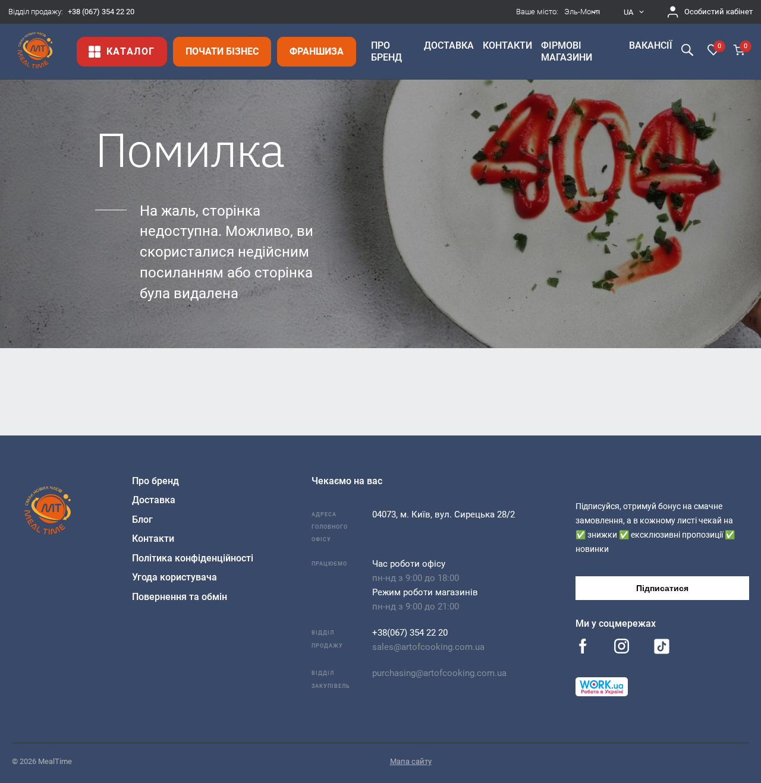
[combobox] (582, 12)
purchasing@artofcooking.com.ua (439, 673)
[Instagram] (621, 647)
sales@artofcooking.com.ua (428, 647)
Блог (142, 519)
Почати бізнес (222, 51)
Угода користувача (174, 577)
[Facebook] (583, 647)
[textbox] (582, 12)
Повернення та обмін (179, 596)
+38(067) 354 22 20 (410, 632)
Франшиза (317, 51)
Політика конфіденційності (192, 558)
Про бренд (155, 481)
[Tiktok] (662, 649)
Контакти (153, 538)
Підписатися (662, 588)
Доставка (153, 500)
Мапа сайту (411, 761)
